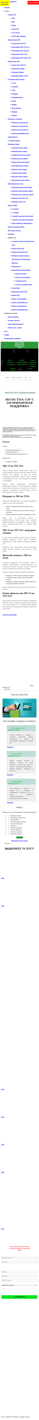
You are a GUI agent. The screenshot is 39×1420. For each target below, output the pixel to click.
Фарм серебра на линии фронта (22, 223)
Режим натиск (19, 346)
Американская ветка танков (21, 155)
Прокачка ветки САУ (19, 201)
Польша (14, 115)
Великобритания (17, 97)
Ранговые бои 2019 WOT (20, 252)
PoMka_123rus (21, 1388)
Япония (14, 104)
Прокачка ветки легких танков (22, 187)
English (6, 335)
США (13, 90)
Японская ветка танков (19, 169)
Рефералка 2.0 (16, 266)
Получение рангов (16, 828)
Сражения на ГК (20, 281)
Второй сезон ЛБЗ (14, 61)
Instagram (21, 1411)
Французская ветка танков (20, 162)
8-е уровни (15, 209)
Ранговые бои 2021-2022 (19, 291)
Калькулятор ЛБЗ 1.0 (19, 43)
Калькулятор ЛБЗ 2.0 (19, 65)
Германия (15, 86)
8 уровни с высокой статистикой (22, 216)
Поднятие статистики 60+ (20, 122)
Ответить (10, 747)
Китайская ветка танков (20, 158)
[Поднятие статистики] (13, 958)
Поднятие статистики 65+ (20, 126)
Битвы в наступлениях (22, 277)
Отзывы (29, 368)
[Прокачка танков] (13, 984)
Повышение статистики (18, 817)
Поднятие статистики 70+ (20, 130)
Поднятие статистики (15, 119)
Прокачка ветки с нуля (15, 183)
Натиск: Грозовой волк (19, 306)
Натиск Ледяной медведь (16, 227)
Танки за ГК (12, 14)
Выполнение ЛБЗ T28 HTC (20, 50)
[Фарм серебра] (13, 1062)
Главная (7, 7)
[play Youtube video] (19, 708)
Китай (14, 101)
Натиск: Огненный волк (20, 302)
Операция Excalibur (18, 68)
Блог (6, 331)
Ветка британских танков (20, 165)
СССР (14, 83)
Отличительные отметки (16, 79)
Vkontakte (10, 364)
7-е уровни (15, 212)
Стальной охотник (14, 140)
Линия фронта (13, 137)
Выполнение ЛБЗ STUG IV (20, 47)
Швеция (14, 112)
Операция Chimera (18, 72)
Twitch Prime (16, 288)
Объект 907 (15, 29)
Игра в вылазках (20, 273)
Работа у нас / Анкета (15, 327)
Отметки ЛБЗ (19, 344)
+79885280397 (21, 1370)
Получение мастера (14, 230)
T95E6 (14, 25)
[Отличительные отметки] (13, 932)
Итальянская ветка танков (20, 180)
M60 (13, 22)
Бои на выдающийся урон (20, 133)
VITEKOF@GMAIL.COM (21, 1402)
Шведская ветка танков (19, 176)
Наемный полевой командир (21, 270)
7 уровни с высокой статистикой (22, 219)
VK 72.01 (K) (16, 32)
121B (13, 18)
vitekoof (21, 1379)
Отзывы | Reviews (14, 320)
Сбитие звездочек (16, 830)
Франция (15, 94)
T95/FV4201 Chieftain (18, 36)
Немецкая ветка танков (19, 151)
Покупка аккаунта (16, 832)
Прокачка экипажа (16, 834)
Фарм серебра (12, 205)
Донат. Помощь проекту (16, 324)
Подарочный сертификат (12, 338)
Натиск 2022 (16, 295)
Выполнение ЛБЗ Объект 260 (21, 58)
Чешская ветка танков (19, 173)
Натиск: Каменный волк (20, 309)
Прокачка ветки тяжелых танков (23, 194)
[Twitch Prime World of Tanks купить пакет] (13, 1201)
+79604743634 (21, 364)
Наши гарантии (13, 317)
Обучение (11, 234)
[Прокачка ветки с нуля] (13, 1010)
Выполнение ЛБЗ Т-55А (19, 54)
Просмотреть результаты (19, 840)
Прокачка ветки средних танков (22, 191)
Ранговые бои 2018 (18, 248)
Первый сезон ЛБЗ (14, 40)
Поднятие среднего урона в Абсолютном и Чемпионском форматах (21, 259)
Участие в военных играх (23, 284)
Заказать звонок (33, 2)
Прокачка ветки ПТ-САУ (20, 198)
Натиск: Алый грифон (19, 299)
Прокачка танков (13, 144)
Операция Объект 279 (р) (20, 76)
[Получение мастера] (13, 1036)
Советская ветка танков (20, 147)
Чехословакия (16, 108)
